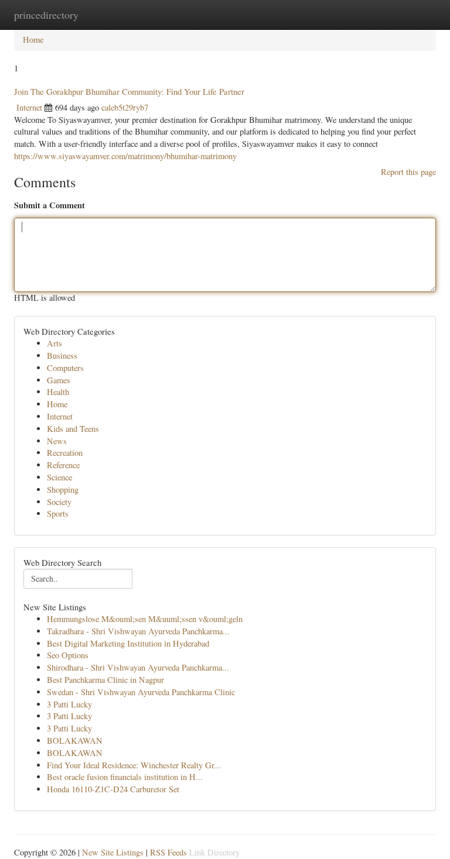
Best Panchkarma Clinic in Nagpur (105, 679)
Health (58, 391)
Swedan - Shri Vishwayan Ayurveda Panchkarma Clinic (141, 691)
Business (62, 355)
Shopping (63, 489)
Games (58, 380)
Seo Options (67, 655)
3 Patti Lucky (69, 704)
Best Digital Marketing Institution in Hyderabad (128, 643)
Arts (54, 343)
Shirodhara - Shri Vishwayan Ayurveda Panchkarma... (138, 667)
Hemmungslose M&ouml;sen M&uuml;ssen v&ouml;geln (145, 618)
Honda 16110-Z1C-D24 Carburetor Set (113, 789)
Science (59, 477)
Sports (58, 513)
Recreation (65, 452)
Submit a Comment (49, 205)
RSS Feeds (168, 852)
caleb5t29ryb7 (124, 107)
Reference (63, 464)
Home (33, 39)
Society (59, 501)
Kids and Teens (73, 428)
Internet (29, 107)
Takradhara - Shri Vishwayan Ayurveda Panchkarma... (138, 631)
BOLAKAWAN (75, 740)
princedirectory (46, 15)
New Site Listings (113, 852)
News (57, 440)
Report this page (408, 171)
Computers (65, 367)
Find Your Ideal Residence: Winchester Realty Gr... (134, 765)
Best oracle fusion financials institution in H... (125, 776)
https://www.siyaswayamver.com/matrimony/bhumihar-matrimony (125, 156)
